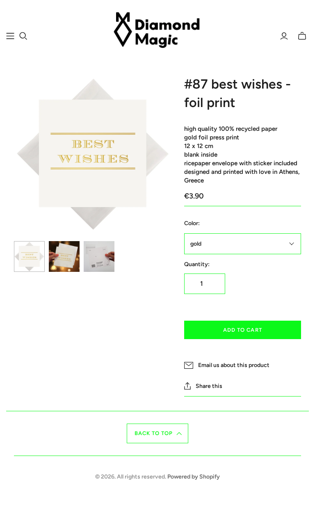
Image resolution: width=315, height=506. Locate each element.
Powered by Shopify (193, 476)
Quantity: (197, 264)
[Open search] (23, 36)
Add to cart (242, 330)
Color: (192, 223)
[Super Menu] (10, 36)
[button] (158, 433)
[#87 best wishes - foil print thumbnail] (29, 256)
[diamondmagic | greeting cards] (158, 31)
